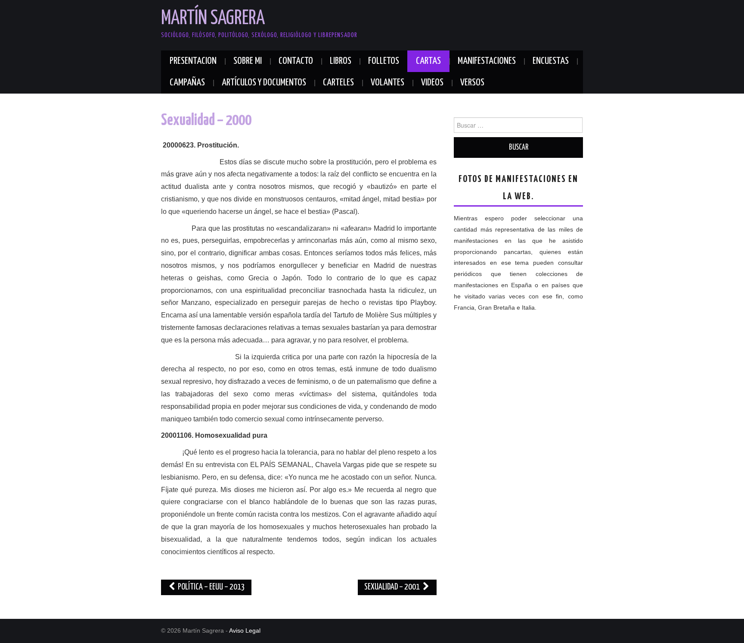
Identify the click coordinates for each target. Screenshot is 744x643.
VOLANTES (387, 83)
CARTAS (428, 61)
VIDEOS (432, 83)
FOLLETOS (383, 61)
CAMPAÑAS (187, 83)
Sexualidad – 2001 (392, 587)
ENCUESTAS (551, 61)
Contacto (296, 61)
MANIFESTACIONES (487, 61)
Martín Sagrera (213, 18)
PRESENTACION (193, 61)
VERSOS (472, 83)
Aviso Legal (244, 630)
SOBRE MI (247, 61)
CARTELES (338, 83)
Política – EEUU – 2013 (211, 587)
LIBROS (340, 61)
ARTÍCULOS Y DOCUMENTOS (264, 83)
